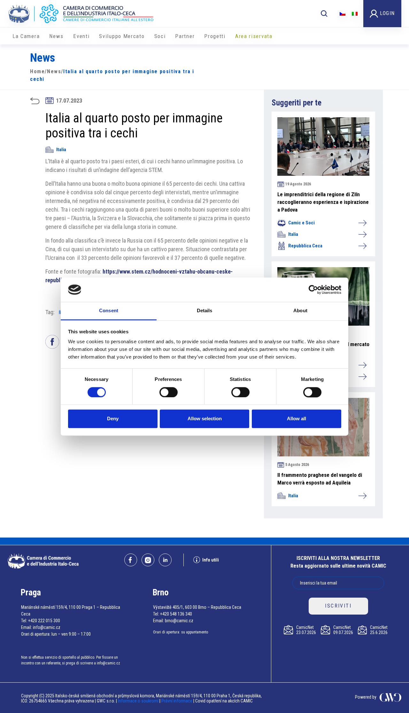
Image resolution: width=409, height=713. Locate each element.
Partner (185, 36)
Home (37, 71)
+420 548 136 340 (176, 613)
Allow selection (205, 419)
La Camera (26, 36)
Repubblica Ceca (305, 246)
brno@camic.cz (179, 620)
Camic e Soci (301, 223)
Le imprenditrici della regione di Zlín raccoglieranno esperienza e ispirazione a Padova (323, 202)
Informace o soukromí (138, 700)
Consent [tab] (108, 311)
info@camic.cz (46, 627)
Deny (113, 419)
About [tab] (300, 311)
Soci (160, 36)
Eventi (81, 36)
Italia (61, 149)
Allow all (296, 419)
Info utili (210, 559)
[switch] (168, 392)
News (56, 36)
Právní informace (176, 700)
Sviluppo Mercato (121, 36)
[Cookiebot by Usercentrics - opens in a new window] (313, 289)
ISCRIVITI (338, 606)
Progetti (215, 36)
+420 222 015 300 (44, 620)
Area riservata (254, 36)
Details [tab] (204, 311)
